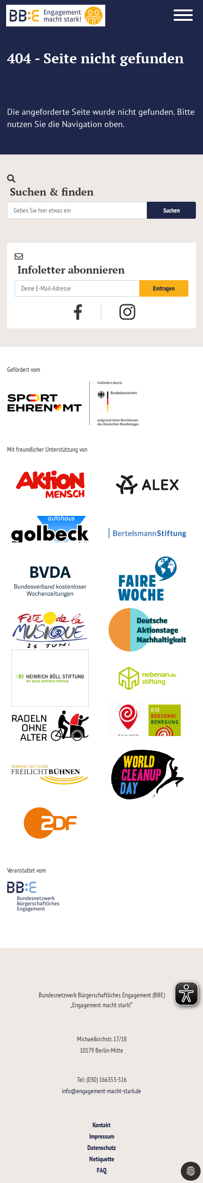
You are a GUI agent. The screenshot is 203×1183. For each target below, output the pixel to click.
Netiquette (101, 1158)
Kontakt (101, 1124)
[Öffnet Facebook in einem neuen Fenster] (78, 311)
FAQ (102, 1170)
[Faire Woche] (147, 581)
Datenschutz (101, 1147)
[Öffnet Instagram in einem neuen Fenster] (127, 312)
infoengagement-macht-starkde (101, 1090)
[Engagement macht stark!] (55, 15)
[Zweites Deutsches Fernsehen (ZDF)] (50, 823)
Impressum (101, 1136)
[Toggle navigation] (183, 15)
